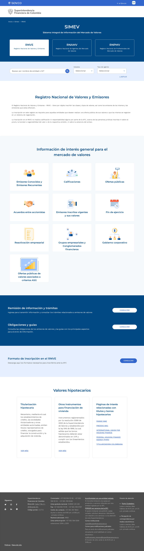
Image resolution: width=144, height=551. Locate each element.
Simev (17, 22)
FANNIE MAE (101, 421)
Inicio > (11, 22)
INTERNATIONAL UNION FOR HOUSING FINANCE (108, 431)
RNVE (23, 22)
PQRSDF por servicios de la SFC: (96, 508)
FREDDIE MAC (102, 426)
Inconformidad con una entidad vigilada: (99, 498)
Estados (77, 67)
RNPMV (115, 47)
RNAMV (72, 47)
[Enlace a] (6, 504)
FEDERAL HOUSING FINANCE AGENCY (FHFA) (108, 438)
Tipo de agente (103, 67)
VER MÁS (24, 451)
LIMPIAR (123, 77)
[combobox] (38, 71)
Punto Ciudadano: (128, 504)
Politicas (8, 545)
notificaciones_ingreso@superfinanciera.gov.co (102, 537)
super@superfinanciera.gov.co (96, 524)
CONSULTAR (125, 310)
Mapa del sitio (17, 545)
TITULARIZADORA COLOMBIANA (109, 444)
